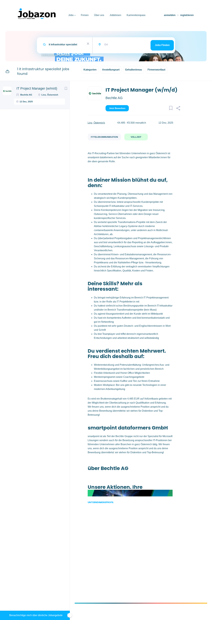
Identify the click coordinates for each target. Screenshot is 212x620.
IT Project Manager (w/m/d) (36, 88)
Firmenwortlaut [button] (156, 69)
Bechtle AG (114, 98)
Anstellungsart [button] (111, 69)
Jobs (71, 15)
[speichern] (65, 88)
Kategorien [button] (90, 69)
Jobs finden (162, 45)
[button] (178, 108)
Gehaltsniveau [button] (133, 69)
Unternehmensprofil (101, 502)
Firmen (85, 15)
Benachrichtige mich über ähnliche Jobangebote (36, 615)
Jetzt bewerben (117, 108)
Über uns (99, 15)
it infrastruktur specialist (56, 55)
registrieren (187, 15)
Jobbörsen (115, 15)
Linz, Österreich (96, 122)
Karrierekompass (136, 15)
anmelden (170, 15)
